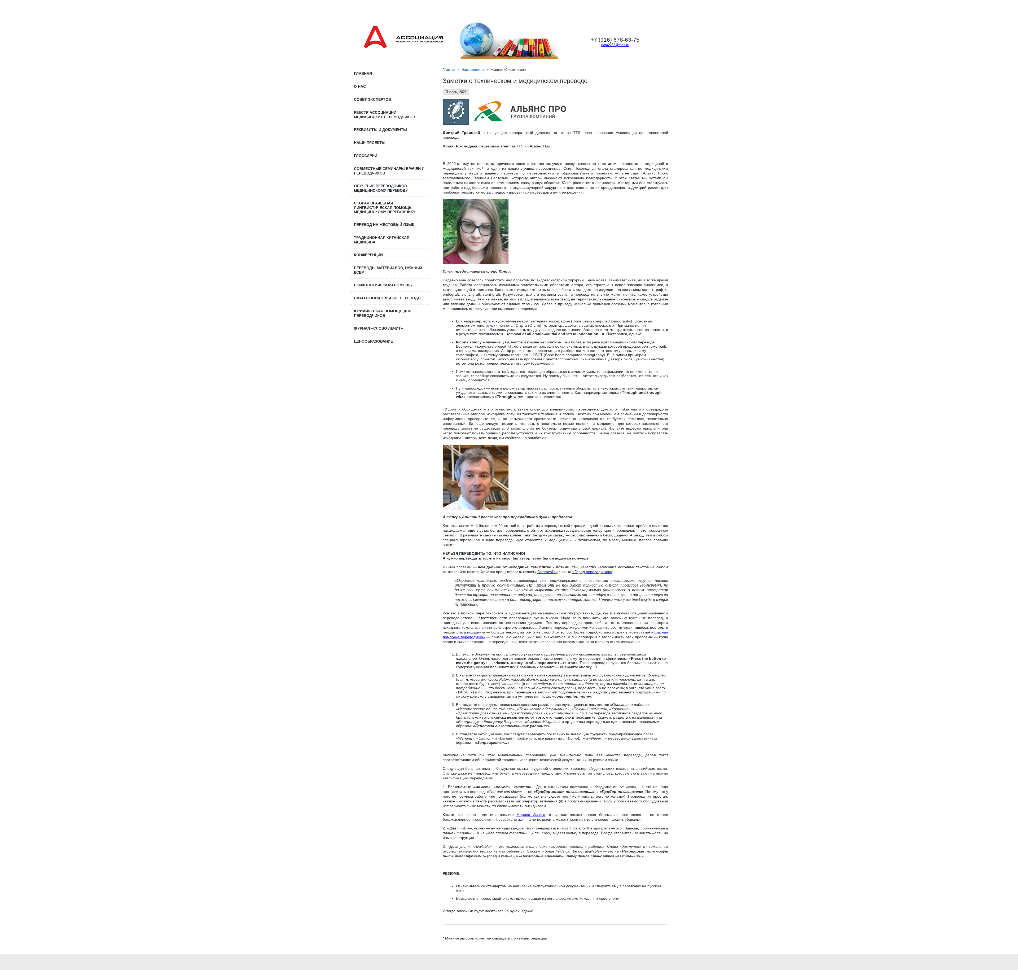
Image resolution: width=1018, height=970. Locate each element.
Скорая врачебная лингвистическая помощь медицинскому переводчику (384, 207)
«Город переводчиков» (592, 572)
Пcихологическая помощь (383, 285)
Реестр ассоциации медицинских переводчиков (384, 114)
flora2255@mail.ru (615, 45)
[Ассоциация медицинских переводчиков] (403, 36)
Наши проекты (473, 70)
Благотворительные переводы (388, 298)
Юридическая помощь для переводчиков (382, 313)
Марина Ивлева (531, 814)
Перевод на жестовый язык (384, 224)
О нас (360, 86)
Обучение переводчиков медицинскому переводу (381, 188)
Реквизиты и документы (380, 130)
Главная (449, 70)
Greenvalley (547, 572)
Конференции (368, 255)
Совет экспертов (372, 99)
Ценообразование (373, 341)
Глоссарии (365, 156)
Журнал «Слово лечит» (378, 328)
